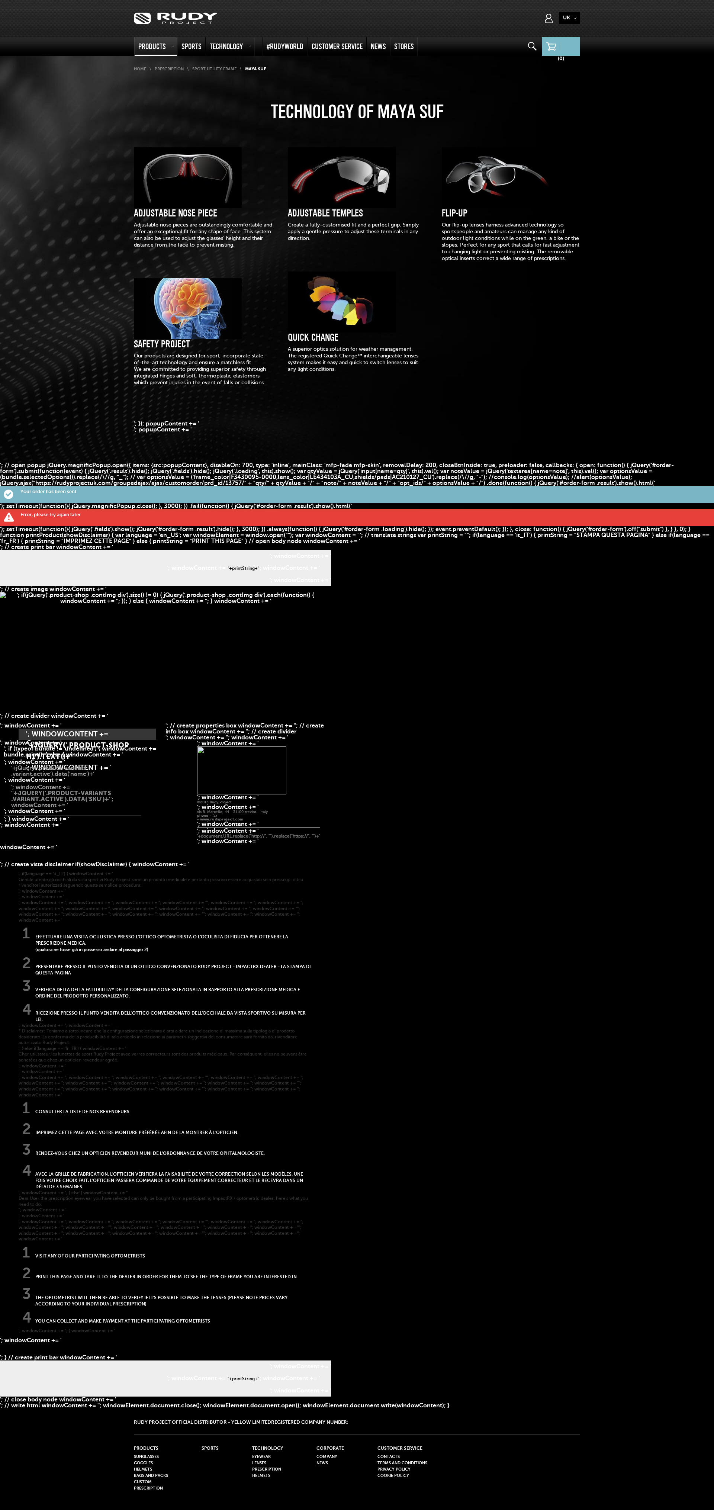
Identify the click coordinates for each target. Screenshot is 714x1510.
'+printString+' (243, 568)
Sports (191, 46)
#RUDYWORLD (285, 46)
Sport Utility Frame (214, 69)
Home (140, 69)
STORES (404, 46)
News (378, 46)
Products (152, 46)
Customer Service (337, 46)
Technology (226, 46)
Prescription (169, 69)
